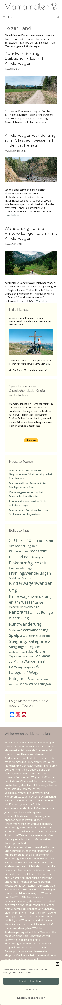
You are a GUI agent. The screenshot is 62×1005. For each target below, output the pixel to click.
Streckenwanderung (17, 652)
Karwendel (26, 578)
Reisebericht (35, 613)
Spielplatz (17, 635)
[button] (57, 963)
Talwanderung (35, 651)
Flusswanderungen (21, 568)
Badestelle (38, 551)
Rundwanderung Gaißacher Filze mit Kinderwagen (24, 58)
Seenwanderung (34, 629)
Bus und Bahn (21, 556)
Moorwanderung (29, 607)
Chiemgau (38, 557)
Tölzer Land (28, 656)
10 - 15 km (46, 541)
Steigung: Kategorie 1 (39, 636)
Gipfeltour (15, 578)
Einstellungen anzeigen (31, 997)
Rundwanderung (25, 624)
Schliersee (15, 630)
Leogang (38, 602)
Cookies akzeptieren (31, 981)
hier (47, 363)
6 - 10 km (29, 540)
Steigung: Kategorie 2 (29, 641)
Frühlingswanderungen (30, 573)
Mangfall (14, 607)
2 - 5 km (14, 541)
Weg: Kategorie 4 (37, 679)
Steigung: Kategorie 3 (25, 647)
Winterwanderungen (35, 684)
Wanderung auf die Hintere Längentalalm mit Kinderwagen (31, 233)
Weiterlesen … (15, 215)
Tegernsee (15, 656)
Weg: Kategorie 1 (26, 667)
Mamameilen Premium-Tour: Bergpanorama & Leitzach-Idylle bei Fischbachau (30, 474)
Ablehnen (31, 989)
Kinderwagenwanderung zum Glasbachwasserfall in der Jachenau (30, 140)
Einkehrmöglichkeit (27, 563)
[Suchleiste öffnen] (58, 17)
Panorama (19, 612)
